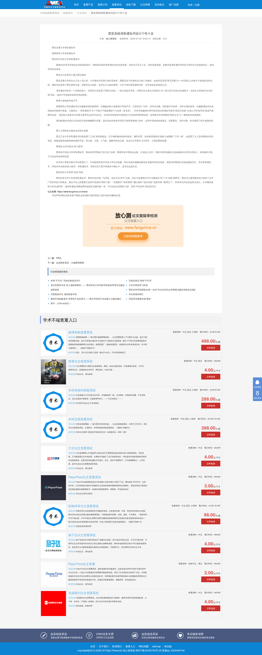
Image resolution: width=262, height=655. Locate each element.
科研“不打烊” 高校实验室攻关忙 (65, 280)
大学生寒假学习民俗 (138, 285)
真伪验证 (159, 4)
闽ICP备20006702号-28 (148, 650)
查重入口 (130, 646)
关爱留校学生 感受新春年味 (64, 294)
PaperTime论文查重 (81, 564)
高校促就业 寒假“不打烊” (140, 280)
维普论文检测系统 (80, 361)
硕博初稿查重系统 (80, 332)
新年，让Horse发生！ (61, 303)
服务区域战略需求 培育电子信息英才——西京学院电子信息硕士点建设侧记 (86, 298)
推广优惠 (174, 4)
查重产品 (88, 4)
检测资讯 (68, 13)
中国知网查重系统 (49, 13)
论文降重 (145, 4)
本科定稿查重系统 (80, 419)
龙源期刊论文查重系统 (83, 593)
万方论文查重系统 (80, 448)
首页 (76, 4)
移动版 (168, 646)
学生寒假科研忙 (136, 294)
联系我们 (117, 646)
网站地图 (144, 646)
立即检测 (211, 347)
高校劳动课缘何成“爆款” (140, 298)
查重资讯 (117, 4)
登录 (190, 5)
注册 (197, 5)
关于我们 (104, 646)
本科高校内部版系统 (82, 390)
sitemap (156, 646)
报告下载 (131, 4)
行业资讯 (82, 13)
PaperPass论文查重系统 (84, 477)
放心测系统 (111, 38)
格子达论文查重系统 (82, 535)
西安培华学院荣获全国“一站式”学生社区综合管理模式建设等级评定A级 (162, 289)
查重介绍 (102, 4)
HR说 (58, 257)
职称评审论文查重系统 (83, 506)
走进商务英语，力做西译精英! (70, 262)
